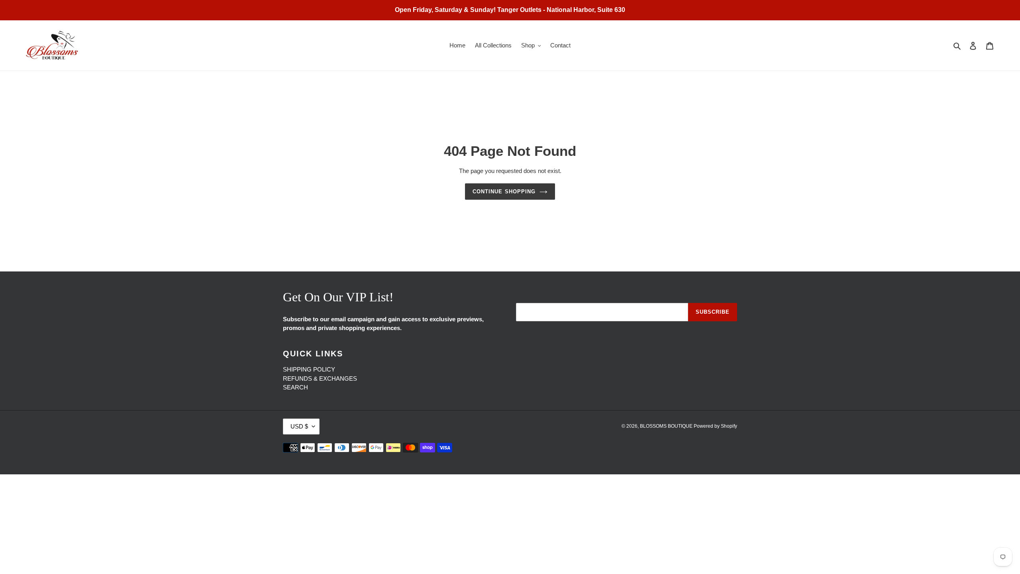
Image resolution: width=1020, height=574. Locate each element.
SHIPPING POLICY (309, 369)
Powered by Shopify (715, 426)
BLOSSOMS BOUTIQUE (667, 426)
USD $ (299, 426)
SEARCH (295, 387)
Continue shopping (504, 192)
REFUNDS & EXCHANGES (320, 378)
